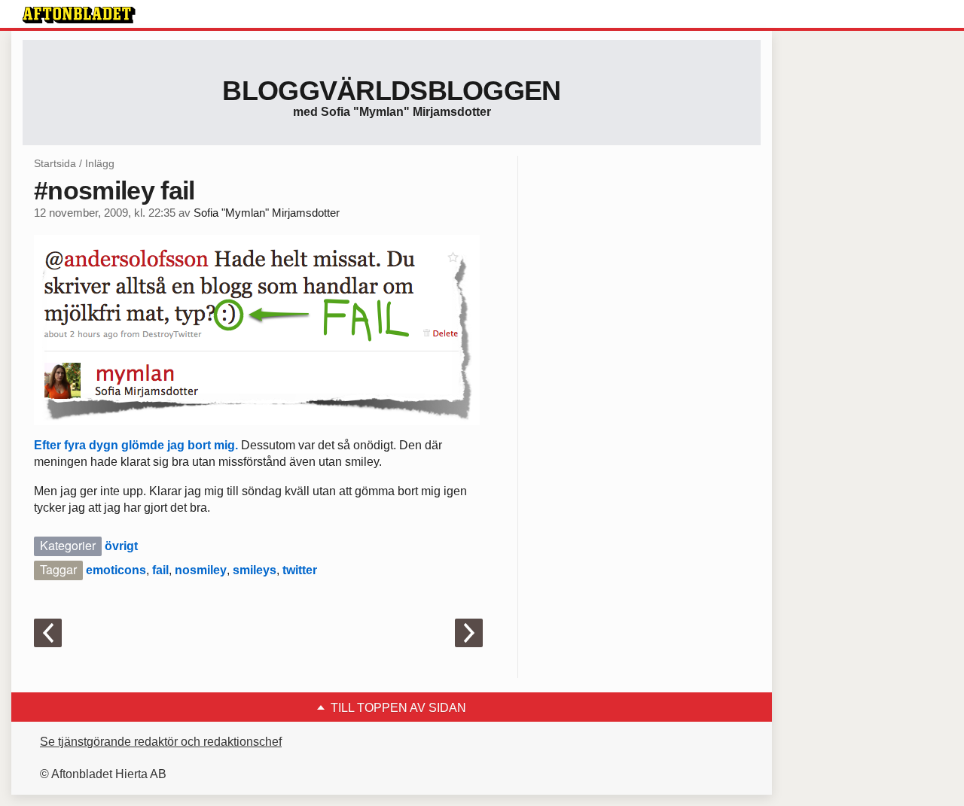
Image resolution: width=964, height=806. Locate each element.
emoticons (116, 570)
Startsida (55, 163)
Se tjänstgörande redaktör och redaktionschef (161, 741)
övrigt (121, 546)
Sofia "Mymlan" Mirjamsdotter (267, 213)
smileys (254, 570)
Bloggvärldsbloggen (391, 90)
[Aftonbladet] (79, 15)
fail (160, 570)
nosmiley (201, 570)
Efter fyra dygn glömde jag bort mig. (137, 445)
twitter (299, 570)
